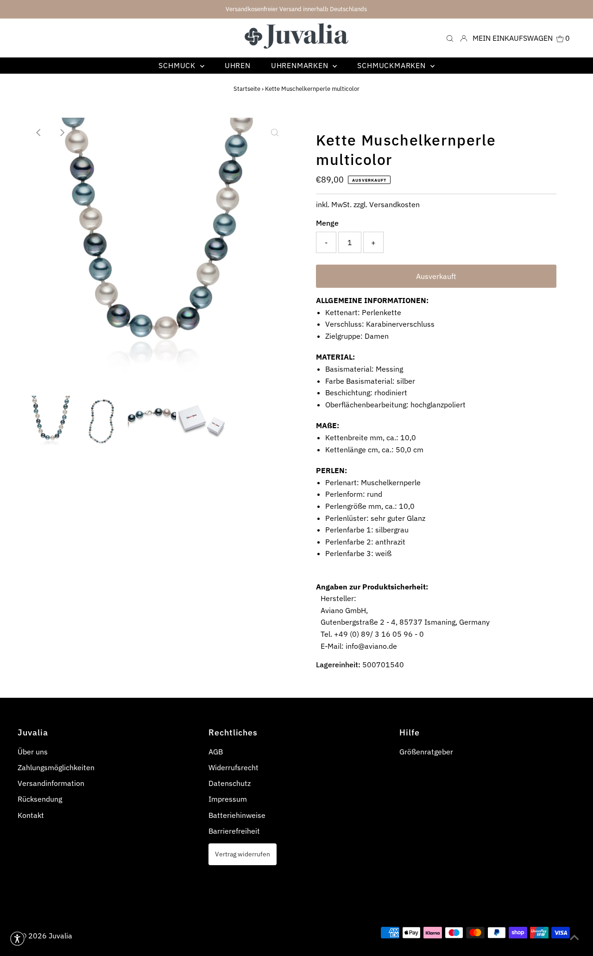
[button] (17, 939)
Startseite (246, 89)
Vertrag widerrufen (242, 853)
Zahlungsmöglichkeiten (56, 767)
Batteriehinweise (236, 815)
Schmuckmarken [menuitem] (392, 65)
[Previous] (39, 132)
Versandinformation (51, 783)
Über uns (33, 751)
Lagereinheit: (338, 664)
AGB (215, 751)
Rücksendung (40, 799)
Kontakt (31, 815)
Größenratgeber (426, 751)
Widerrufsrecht (233, 767)
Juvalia (60, 935)
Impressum (227, 799)
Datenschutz (229, 783)
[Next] (61, 132)
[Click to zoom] (275, 132)
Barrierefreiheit (234, 831)
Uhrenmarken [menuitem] (301, 65)
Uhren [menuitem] (238, 65)
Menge (327, 223)
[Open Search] (450, 37)
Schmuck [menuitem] (177, 65)
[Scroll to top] (574, 937)
